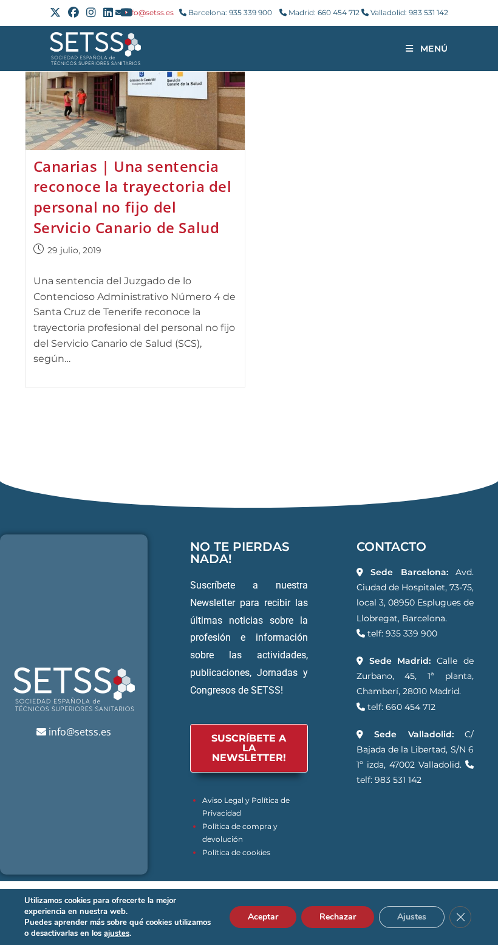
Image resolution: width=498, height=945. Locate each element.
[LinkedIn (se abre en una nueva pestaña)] (108, 13)
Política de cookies (236, 852)
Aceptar (263, 917)
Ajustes (411, 917)
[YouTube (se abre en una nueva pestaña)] (126, 13)
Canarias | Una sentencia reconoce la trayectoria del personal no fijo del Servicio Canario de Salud (132, 196)
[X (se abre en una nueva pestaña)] (57, 13)
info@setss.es (149, 12)
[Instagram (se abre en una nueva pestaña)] (91, 13)
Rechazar (337, 917)
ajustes (116, 933)
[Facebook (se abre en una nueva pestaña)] (73, 13)
